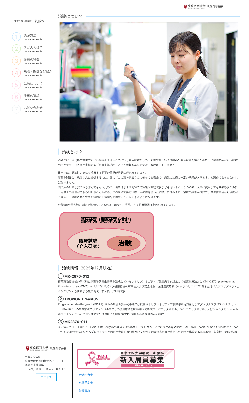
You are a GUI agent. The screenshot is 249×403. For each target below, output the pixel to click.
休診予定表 (86, 382)
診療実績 (84, 390)
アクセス (46, 377)
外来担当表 (86, 374)
